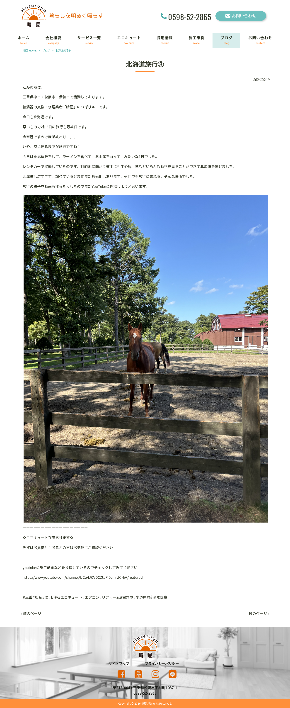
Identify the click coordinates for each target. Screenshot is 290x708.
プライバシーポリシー (162, 664)
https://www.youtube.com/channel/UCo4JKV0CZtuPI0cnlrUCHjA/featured (83, 577)
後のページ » (259, 614)
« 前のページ (30, 614)
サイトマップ (119, 664)
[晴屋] (61, 26)
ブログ (46, 50)
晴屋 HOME (29, 50)
